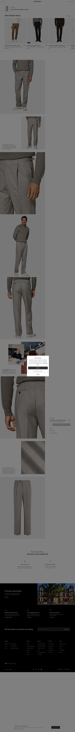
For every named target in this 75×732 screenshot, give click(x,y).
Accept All (38, 367)
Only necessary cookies (38, 371)
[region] (38, 366)
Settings (37, 374)
